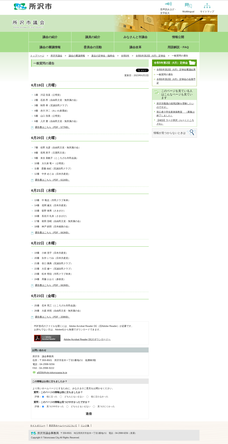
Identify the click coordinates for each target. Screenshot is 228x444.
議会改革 (136, 47)
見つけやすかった (55, 406)
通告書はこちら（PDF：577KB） (52, 127)
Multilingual (188, 11)
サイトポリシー (37, 425)
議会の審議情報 (50, 47)
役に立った (52, 396)
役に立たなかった (99, 396)
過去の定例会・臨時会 (103, 55)
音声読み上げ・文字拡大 (168, 11)
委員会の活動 (93, 47)
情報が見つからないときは (170, 133)
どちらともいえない (74, 396)
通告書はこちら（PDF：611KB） (52, 179)
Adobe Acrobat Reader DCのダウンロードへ (87, 339)
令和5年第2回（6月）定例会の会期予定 (176, 81)
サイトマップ (207, 11)
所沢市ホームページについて (63, 425)
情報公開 (178, 37)
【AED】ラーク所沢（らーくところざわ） (175, 122)
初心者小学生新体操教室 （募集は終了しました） (176, 113)
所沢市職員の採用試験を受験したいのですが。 (175, 105)
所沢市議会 (56, 55)
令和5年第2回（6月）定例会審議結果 (176, 69)
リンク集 (85, 425)
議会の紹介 (50, 37)
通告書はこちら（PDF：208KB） (52, 317)
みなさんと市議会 (136, 37)
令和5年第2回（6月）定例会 (150, 55)
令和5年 (125, 55)
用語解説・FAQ (178, 47)
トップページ (37, 55)
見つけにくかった (106, 406)
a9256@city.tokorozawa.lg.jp (52, 372)
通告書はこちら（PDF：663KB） (52, 232)
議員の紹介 (92, 37)
